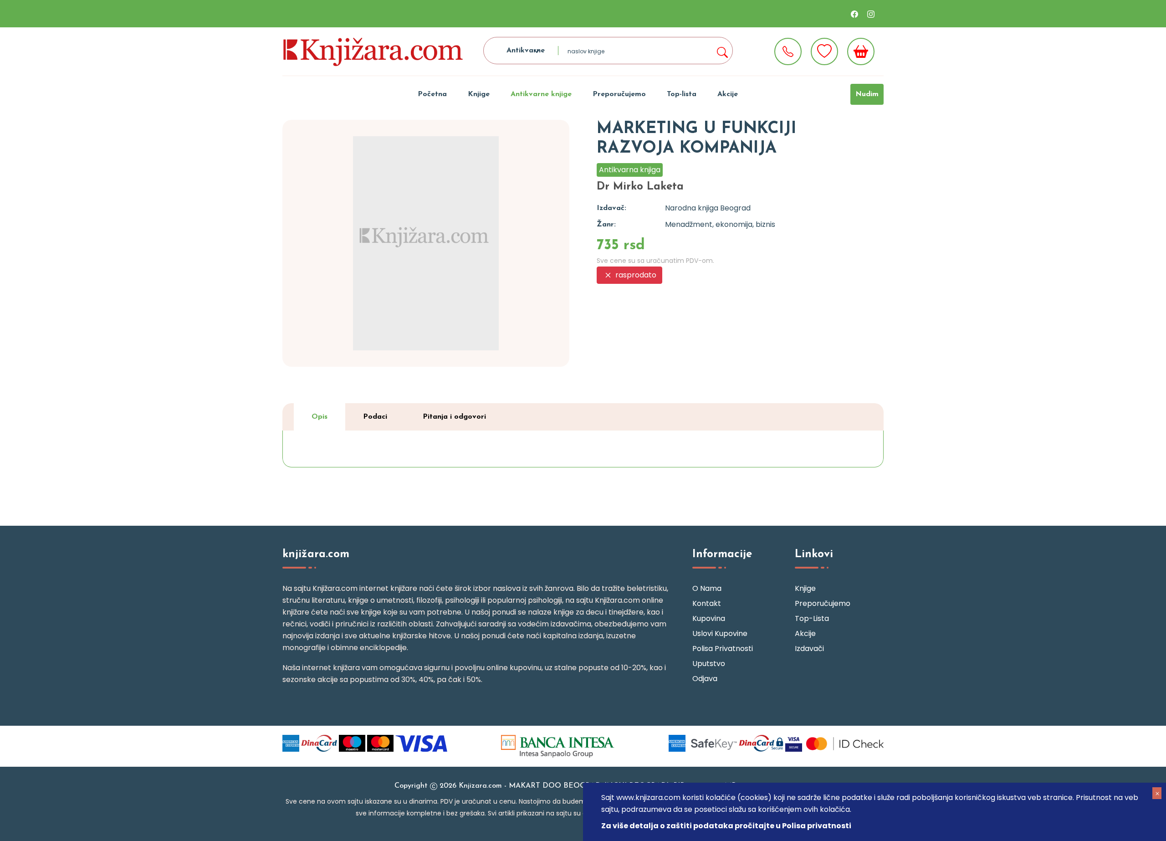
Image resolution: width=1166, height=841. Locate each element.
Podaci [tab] (375, 416)
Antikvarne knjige (541, 94)
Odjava (704, 678)
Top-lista (681, 94)
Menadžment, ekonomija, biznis (720, 224)
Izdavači (809, 648)
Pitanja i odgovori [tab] (454, 416)
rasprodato (635, 275)
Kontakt (706, 603)
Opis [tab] (319, 416)
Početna (432, 94)
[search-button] (722, 50)
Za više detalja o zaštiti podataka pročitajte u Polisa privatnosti (726, 825)
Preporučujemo (619, 94)
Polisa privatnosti (722, 648)
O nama (706, 588)
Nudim (867, 94)
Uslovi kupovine (719, 633)
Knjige (479, 94)
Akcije (727, 94)
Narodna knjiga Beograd (708, 208)
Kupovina (708, 618)
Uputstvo (708, 663)
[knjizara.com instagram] (870, 13)
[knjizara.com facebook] (854, 13)
